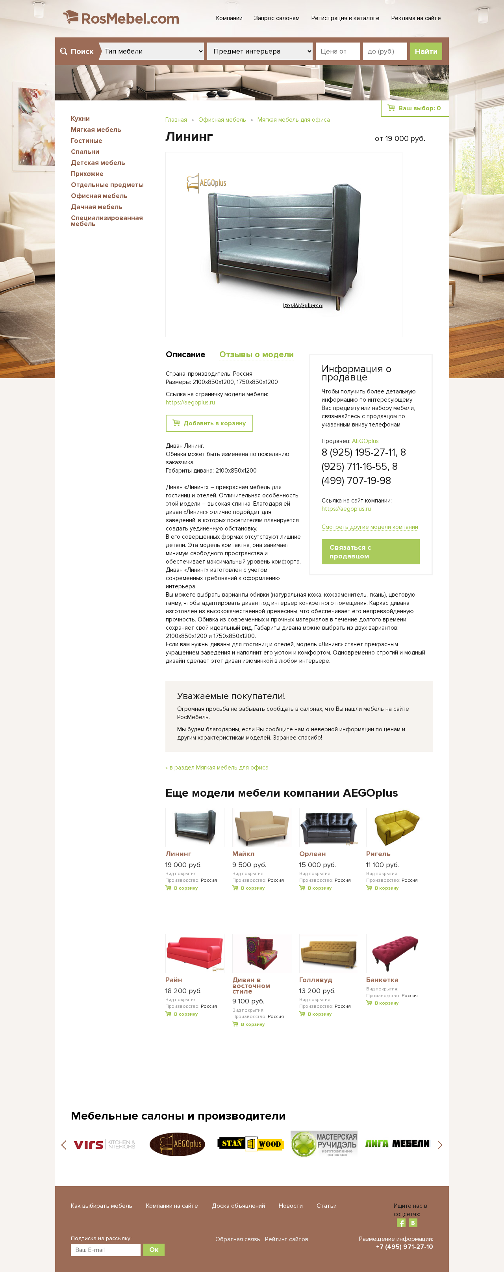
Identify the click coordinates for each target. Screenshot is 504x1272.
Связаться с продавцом (350, 551)
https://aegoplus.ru (346, 508)
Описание (186, 354)
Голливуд (315, 980)
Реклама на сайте (416, 18)
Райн (173, 980)
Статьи (327, 1206)
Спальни (85, 152)
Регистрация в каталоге (345, 18)
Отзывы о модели (256, 354)
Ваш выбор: (419, 108)
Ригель (378, 854)
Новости (291, 1206)
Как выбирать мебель (101, 1206)
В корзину (186, 888)
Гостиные (86, 141)
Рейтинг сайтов (286, 1239)
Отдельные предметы (107, 185)
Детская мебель (98, 163)
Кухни (80, 119)
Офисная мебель (99, 196)
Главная (176, 119)
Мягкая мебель (96, 130)
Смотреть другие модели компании (370, 526)
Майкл (243, 854)
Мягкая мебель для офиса (294, 119)
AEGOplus (365, 441)
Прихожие (87, 174)
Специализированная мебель (107, 221)
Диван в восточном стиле (251, 985)
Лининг (178, 854)
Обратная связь (237, 1239)
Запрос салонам (277, 18)
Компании (229, 18)
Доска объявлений (238, 1206)
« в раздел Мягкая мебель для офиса (217, 767)
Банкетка (382, 980)
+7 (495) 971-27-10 (404, 1247)
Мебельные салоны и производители (178, 1116)
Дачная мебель (96, 207)
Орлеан (312, 854)
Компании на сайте (172, 1206)
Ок (154, 1249)
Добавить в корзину (214, 423)
